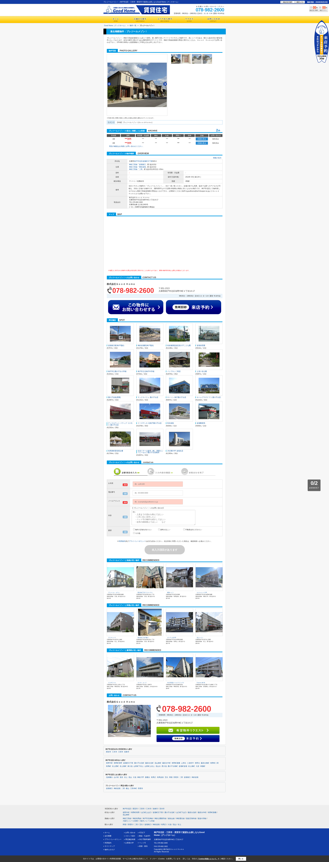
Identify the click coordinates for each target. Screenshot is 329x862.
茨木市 (161, 809)
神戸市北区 (138, 161)
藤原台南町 (205, 763)
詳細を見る (202, 139)
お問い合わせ (130, 833)
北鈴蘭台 (109, 777)
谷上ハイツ (200, 637)
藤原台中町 (166, 763)
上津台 (183, 763)
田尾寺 (176, 777)
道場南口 (142, 164)
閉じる (240, 859)
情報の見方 (217, 158)
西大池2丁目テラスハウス (145, 592)
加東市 (126, 752)
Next (165, 84)
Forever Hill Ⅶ (201, 682)
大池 (134, 777)
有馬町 (108, 766)
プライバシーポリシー (137, 541)
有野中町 (109, 763)
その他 (137, 533)
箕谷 (121, 777)
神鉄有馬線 (137, 818)
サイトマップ (110, 846)
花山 (130, 777)
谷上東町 (191, 766)
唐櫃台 (147, 777)
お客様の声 (129, 843)
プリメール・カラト (114, 592)
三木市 (114, 752)
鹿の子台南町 (173, 766)
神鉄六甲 (140, 777)
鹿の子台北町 (139, 763)
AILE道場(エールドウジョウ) (175, 682)
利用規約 (122, 541)
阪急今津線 (202, 818)
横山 (127, 788)
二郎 (140, 169)
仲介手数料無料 (145, 839)
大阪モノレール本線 (146, 821)
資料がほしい (165, 530)
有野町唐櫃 (176, 763)
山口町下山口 (181, 812)
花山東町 (158, 763)
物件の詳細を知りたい (143, 530)
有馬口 (153, 777)
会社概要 (108, 836)
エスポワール (112, 682)
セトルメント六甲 (202, 592)
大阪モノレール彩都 (130, 821)
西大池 (164, 766)
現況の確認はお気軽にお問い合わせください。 (126, 146)
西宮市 (108, 752)
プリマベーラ (112, 637)
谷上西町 (115, 766)
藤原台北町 (149, 763)
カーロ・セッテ (142, 682)
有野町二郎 (214, 763)
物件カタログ (110, 850)
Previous (109, 84)
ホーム (107, 833)
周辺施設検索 (130, 839)
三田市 (120, 752)
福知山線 (171, 818)
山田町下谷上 (139, 766)
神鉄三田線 (133, 164)
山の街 (116, 777)
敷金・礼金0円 (144, 836)
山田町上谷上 (150, 766)
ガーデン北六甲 (171, 637)
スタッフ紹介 (130, 836)
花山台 (158, 766)
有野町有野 (118, 763)
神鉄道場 (142, 167)
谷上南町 (123, 766)
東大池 (129, 766)
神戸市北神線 (148, 818)
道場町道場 (183, 766)
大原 (197, 766)
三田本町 (133, 788)
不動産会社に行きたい (193, 530)
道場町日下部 (147, 161)
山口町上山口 (146, 812)
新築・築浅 (143, 846)
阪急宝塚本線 (191, 818)
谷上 (125, 777)
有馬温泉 (160, 777)
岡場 (170, 777)
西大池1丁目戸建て (143, 637)
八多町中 (190, 763)
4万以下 (142, 833)
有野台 (197, 763)
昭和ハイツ (170, 592)
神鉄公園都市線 (160, 818)
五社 (166, 777)
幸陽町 (202, 766)
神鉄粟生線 (180, 818)
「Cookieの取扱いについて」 (207, 859)
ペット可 (142, 843)
